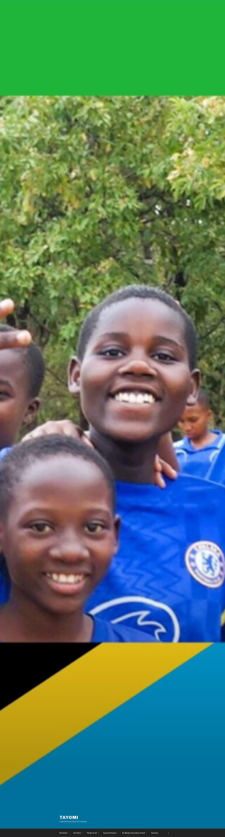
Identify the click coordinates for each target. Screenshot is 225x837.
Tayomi (69, 817)
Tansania (154, 833)
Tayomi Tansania (109, 833)
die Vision (77, 833)
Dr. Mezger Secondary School (133, 833)
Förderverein (92, 833)
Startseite (63, 833)
